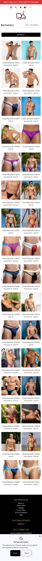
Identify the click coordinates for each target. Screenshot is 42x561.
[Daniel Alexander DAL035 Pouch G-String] (31, 302)
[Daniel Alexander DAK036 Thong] (10, 330)
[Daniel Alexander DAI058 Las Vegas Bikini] (10, 302)
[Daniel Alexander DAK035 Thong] (31, 246)
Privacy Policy (21, 510)
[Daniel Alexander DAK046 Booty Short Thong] (31, 162)
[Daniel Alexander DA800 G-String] (31, 107)
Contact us (21, 524)
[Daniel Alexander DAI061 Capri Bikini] (10, 218)
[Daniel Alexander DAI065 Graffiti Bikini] (10, 442)
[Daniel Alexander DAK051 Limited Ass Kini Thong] (31, 330)
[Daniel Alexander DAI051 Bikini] (10, 162)
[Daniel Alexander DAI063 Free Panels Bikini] (31, 442)
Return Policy (21, 505)
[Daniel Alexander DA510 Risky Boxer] (31, 79)
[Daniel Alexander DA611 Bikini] (10, 79)
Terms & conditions (21, 512)
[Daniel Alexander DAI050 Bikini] (10, 274)
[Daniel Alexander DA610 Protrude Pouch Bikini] (10, 51)
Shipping (21, 508)
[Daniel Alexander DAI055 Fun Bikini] (10, 246)
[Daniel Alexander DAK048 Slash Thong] (31, 414)
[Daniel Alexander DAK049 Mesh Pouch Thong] (10, 358)
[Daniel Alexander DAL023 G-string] (31, 274)
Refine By (21, 35)
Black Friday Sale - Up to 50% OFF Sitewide (21, 2)
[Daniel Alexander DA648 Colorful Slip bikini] (31, 134)
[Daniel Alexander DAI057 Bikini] (10, 414)
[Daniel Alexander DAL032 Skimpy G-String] (31, 190)
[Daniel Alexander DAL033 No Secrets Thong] (31, 218)
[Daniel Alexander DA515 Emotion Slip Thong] (31, 51)
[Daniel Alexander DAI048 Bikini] (10, 470)
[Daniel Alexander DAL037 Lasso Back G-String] (31, 386)
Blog (21, 515)
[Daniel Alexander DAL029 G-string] (31, 358)
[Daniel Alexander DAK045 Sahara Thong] (10, 134)
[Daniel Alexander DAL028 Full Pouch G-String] (10, 190)
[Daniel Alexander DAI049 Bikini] (10, 107)
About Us (21, 503)
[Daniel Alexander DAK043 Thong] (10, 386)
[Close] (40, 536)
